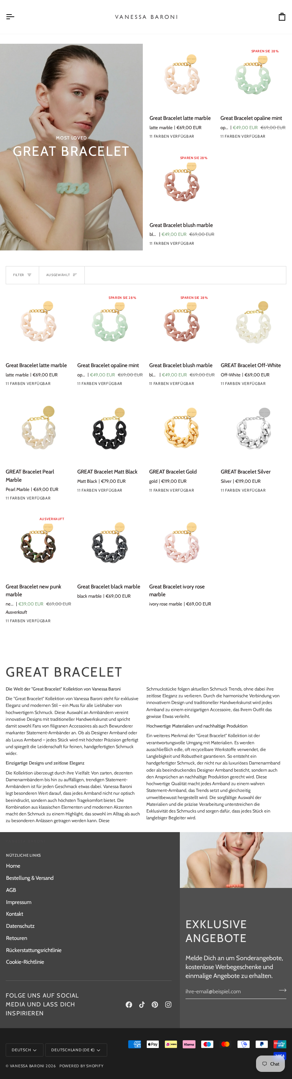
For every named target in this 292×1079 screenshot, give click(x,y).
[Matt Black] (133, 492)
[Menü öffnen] (16, 17)
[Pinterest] (155, 1004)
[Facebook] (129, 1004)
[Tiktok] (142, 1004)
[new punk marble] (61, 622)
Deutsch (21, 1050)
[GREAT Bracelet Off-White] (253, 323)
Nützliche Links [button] (23, 855)
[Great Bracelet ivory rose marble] (182, 544)
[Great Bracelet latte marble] (182, 76)
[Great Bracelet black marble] (110, 544)
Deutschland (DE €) (73, 1050)
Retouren (16, 938)
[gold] (205, 492)
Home (13, 865)
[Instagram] (168, 1004)
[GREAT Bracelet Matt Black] (110, 429)
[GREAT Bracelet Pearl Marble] (38, 429)
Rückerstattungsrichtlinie (34, 950)
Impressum (18, 902)
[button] (132, 854)
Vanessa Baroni (27, 1066)
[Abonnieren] (280, 990)
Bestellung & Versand (29, 877)
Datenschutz (20, 925)
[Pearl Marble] (205, 138)
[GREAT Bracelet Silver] (253, 429)
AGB (11, 890)
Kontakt (14, 913)
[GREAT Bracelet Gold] (182, 429)
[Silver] (276, 492)
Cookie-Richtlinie (25, 961)
